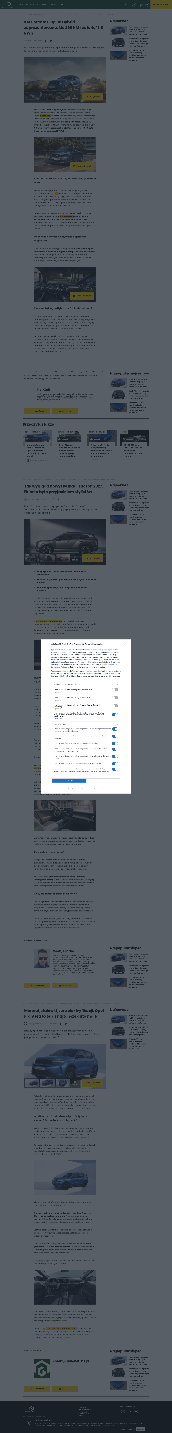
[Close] (126, 644)
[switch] (115, 689)
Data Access (86, 789)
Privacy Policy (99, 789)
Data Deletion (73, 789)
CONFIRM (69, 780)
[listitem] (86, 684)
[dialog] (86, 716)
